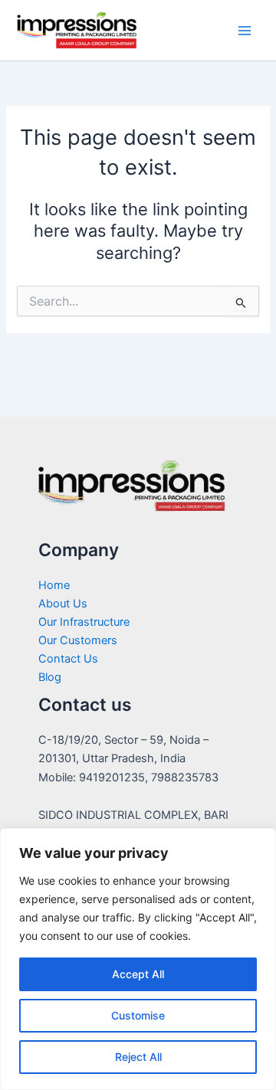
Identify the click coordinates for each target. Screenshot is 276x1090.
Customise (138, 1015)
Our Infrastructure (84, 622)
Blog (49, 677)
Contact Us (68, 659)
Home (54, 585)
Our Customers (77, 640)
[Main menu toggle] (244, 31)
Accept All (138, 973)
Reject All (138, 1056)
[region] (138, 959)
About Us (62, 603)
